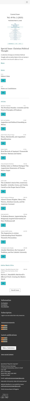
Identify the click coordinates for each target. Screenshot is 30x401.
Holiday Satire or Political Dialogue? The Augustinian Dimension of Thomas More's (15, 168)
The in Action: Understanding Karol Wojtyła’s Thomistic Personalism (11, 235)
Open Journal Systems (7, 354)
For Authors (4, 305)
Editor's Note (5, 76)
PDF (3, 80)
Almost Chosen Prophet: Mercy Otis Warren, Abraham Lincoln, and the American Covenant (13, 201)
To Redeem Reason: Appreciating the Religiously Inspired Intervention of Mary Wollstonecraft (13, 218)
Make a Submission (9, 348)
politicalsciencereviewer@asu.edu (14, 378)
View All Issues (15, 290)
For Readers (4, 303)
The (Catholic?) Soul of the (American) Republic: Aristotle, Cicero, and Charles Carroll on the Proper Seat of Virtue (14, 185)
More (2, 63)
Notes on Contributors (8, 88)
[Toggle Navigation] (27, 2)
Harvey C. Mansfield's (13, 276)
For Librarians (5, 306)
